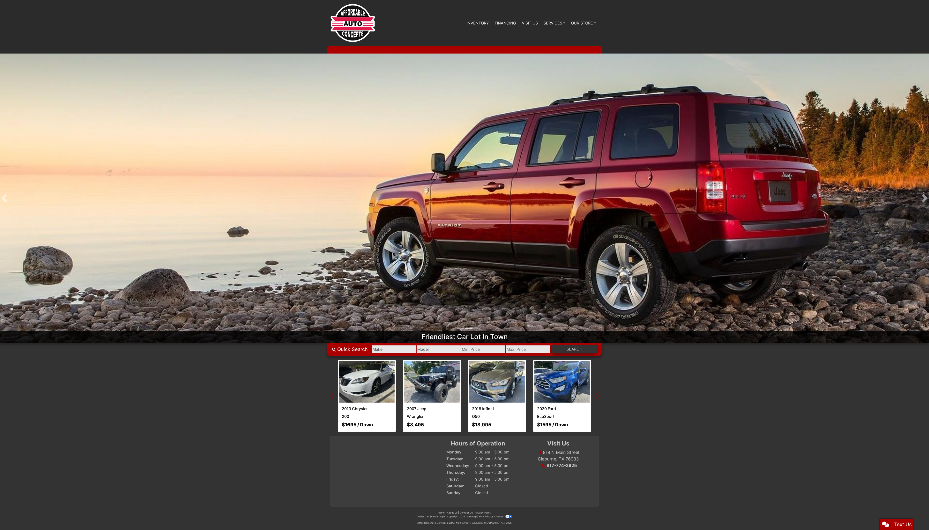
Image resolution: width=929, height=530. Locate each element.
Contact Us (466, 498)
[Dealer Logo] (352, 23)
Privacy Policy (483, 498)
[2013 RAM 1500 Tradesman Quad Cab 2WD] (464, 375)
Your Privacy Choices (491, 501)
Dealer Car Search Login (431, 501)
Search (574, 350)
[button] (4, 199)
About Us (452, 498)
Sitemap (472, 501)
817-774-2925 (562, 450)
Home (441, 498)
